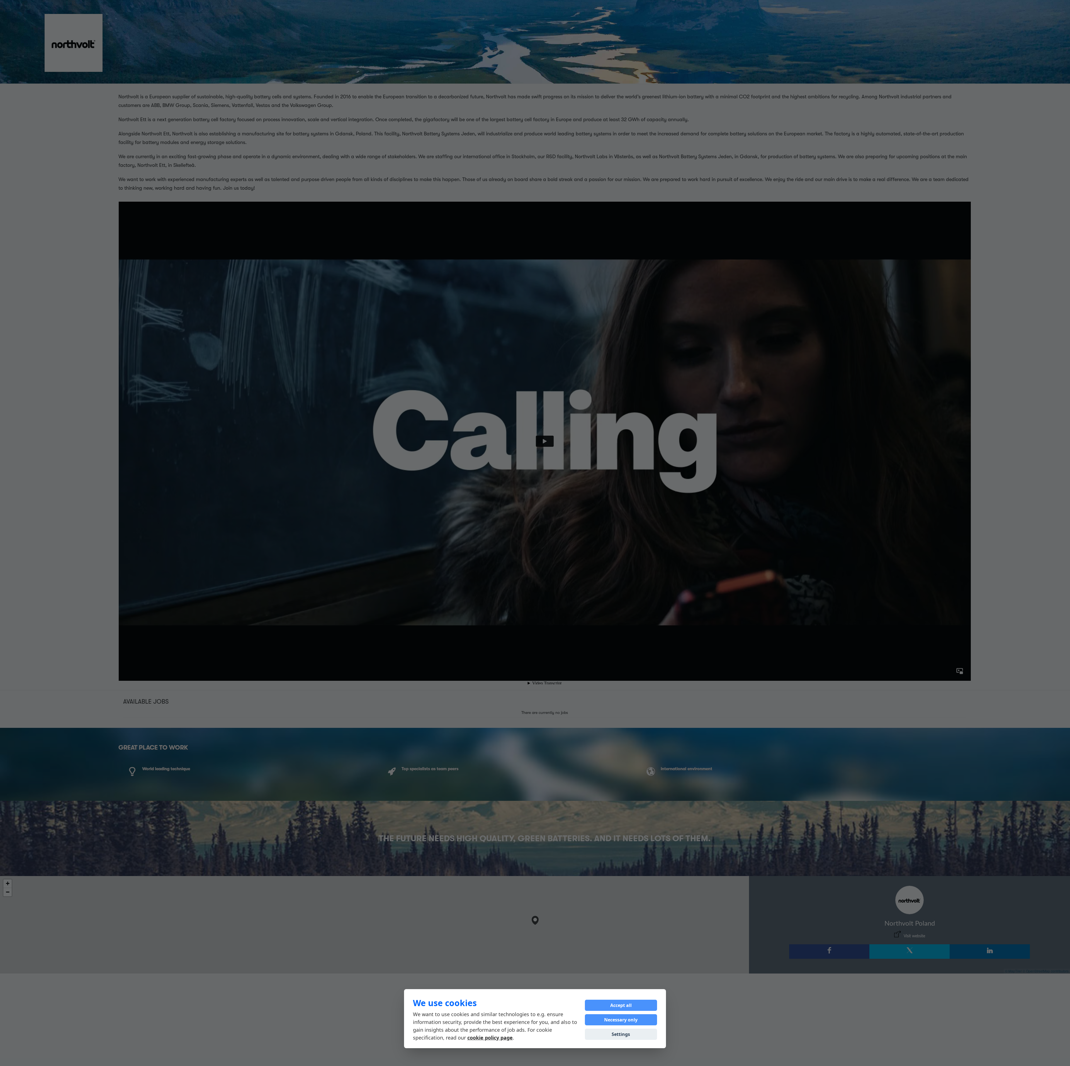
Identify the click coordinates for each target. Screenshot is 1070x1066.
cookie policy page (490, 1037)
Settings (621, 1034)
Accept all (621, 1005)
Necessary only (621, 1020)
